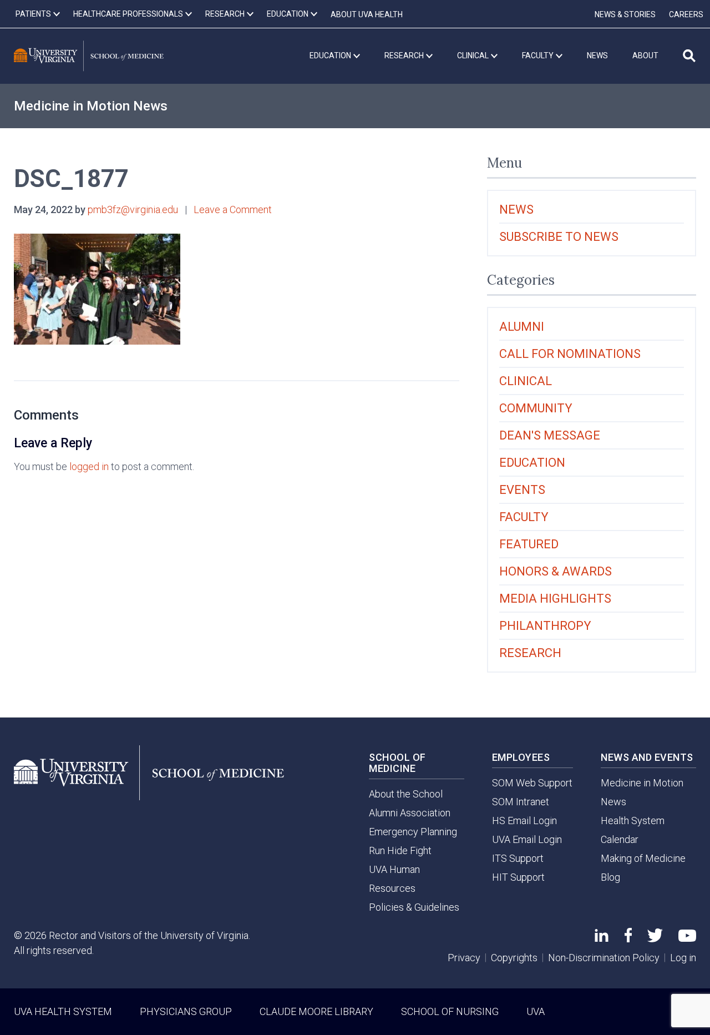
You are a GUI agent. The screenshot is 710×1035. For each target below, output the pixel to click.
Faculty (524, 517)
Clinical (525, 381)
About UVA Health (367, 14)
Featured (529, 544)
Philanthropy (545, 626)
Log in (683, 957)
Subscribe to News (558, 237)
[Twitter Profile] (655, 939)
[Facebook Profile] (628, 939)
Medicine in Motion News (91, 106)
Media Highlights (555, 598)
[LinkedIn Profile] (601, 938)
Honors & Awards (555, 571)
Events (522, 490)
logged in (89, 466)
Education (532, 462)
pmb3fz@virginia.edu (133, 209)
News (516, 209)
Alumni (521, 327)
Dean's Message (549, 435)
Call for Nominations (570, 354)
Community (535, 408)
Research (530, 653)
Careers (686, 14)
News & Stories (625, 14)
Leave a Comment (233, 209)
